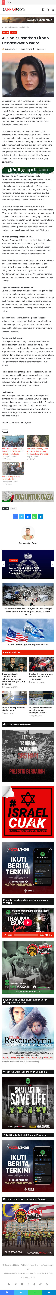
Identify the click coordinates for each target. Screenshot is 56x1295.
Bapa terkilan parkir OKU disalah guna (13, 708)
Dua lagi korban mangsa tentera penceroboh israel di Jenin (41, 676)
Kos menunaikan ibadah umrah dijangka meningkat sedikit (40, 710)
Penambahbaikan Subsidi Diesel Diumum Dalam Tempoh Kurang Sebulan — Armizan (26, 570)
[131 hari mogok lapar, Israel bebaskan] (13, 468)
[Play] (5, 935)
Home (6, 27)
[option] (28, 564)
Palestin (25, 27)
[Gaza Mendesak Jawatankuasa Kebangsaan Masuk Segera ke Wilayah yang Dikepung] (14, 664)
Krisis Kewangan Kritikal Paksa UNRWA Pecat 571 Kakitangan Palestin (12, 451)
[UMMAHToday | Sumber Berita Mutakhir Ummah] (15, 9)
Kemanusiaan (15, 27)
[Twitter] (21, 516)
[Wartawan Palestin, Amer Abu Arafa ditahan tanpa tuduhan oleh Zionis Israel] (38, 441)
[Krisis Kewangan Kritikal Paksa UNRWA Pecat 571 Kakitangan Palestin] (13, 441)
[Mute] (46, 935)
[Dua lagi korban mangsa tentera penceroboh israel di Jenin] (41, 664)
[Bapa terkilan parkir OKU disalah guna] (14, 698)
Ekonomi (13, 561)
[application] (28, 923)
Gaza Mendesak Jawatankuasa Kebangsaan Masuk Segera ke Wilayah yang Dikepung (13, 679)
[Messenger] (28, 516)
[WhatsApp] (34, 516)
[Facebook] (15, 516)
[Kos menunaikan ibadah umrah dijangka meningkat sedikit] (41, 698)
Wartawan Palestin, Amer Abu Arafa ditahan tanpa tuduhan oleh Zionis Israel (37, 451)
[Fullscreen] (50, 935)
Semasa (14, 33)
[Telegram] (40, 516)
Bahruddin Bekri (11, 49)
